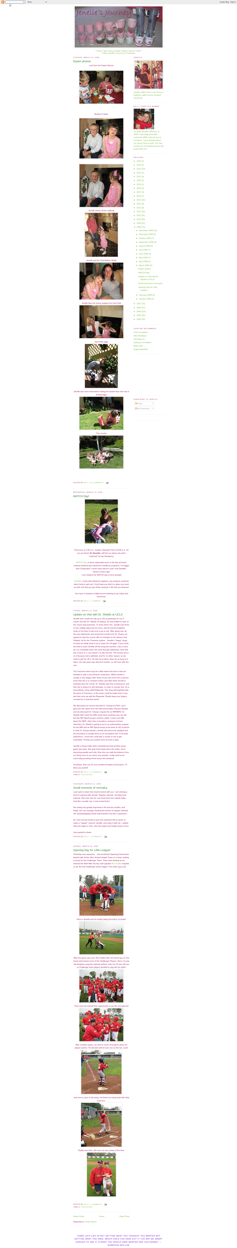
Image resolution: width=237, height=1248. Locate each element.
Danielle (77, 581)
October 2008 (145, 238)
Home (99, 51)
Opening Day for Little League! (92, 850)
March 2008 (144, 265)
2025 (139, 161)
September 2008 (146, 242)
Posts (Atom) (90, 1222)
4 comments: (96, 836)
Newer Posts (78, 1216)
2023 (139, 169)
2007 (139, 304)
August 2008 (144, 246)
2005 (139, 311)
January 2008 (145, 299)
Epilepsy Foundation (142, 342)
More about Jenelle (112, 51)
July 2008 (143, 250)
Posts (139, 403)
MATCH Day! (81, 496)
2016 (139, 196)
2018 (139, 188)
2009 (139, 223)
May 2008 (143, 257)
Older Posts (124, 1216)
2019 (139, 184)
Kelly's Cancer (128, 51)
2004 (139, 315)
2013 (139, 208)
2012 (139, 211)
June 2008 (144, 254)
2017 (139, 192)
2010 (139, 219)
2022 (139, 173)
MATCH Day (81, 562)
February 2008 (145, 295)
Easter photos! (82, 61)
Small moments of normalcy (90, 787)
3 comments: (96, 772)
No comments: (97, 482)
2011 (139, 215)
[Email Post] (107, 482)
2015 (139, 200)
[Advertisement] (151, 374)
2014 (139, 204)
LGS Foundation (141, 332)
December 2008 (146, 230)
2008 (139, 227)
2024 (139, 165)
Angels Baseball (140, 349)
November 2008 (146, 234)
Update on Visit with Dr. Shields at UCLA (97, 614)
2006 (139, 307)
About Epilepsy (140, 336)
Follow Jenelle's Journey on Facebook (118, 53)
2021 (139, 176)
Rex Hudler (117, 863)
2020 (139, 180)
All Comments (143, 408)
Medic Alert (138, 346)
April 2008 (143, 261)
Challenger (86, 774)
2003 (139, 319)
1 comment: (96, 601)
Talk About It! (139, 339)
